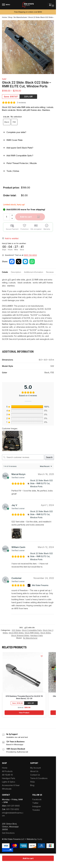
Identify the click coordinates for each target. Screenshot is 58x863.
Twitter (35, 803)
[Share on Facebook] (12, 261)
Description (16, 272)
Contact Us (35, 775)
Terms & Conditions (38, 778)
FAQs (32, 782)
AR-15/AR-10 (7, 775)
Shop (10, 17)
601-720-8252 (12, 809)
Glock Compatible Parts (32, 630)
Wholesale (6, 789)
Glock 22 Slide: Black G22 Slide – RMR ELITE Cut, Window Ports (41, 483)
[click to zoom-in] (29, 47)
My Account (35, 768)
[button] (50, 5)
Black (6, 122)
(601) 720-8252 (30, 255)
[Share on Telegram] (25, 261)
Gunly (39, 839)
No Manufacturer (20, 17)
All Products (7, 771)
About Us (34, 771)
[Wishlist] (42, 656)
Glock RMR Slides (32, 633)
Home (4, 17)
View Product (24, 713)
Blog (32, 785)
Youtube (36, 810)
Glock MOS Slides (16, 633)
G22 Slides (16, 630)
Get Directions (8, 833)
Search (49, 457)
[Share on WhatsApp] (32, 261)
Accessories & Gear (11, 785)
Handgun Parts (36, 635)
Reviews (50, 272)
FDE (14, 122)
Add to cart (26, 216)
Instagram (36, 806)
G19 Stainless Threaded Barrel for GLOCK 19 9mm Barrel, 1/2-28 (24, 697)
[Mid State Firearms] (29, 585)
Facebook (37, 799)
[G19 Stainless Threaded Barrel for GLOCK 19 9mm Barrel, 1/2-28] (23, 672)
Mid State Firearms (40, 585)
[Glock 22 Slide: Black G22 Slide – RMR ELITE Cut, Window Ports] (28, 483)
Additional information (33, 272)
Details (5, 272)
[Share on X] (18, 261)
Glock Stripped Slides (20, 635)
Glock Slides (45, 633)
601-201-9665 (13, 806)
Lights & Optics (8, 782)
